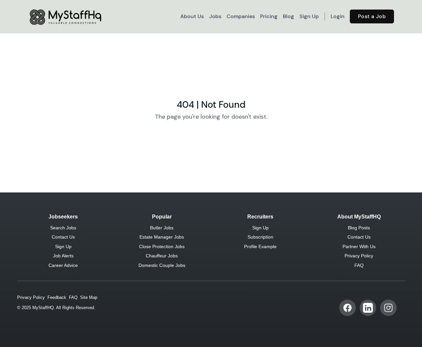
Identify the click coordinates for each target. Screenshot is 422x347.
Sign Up (309, 16)
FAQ (359, 265)
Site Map (88, 297)
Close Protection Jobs (162, 246)
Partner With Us (359, 246)
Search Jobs (63, 227)
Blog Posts (359, 227)
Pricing (269, 16)
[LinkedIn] (368, 308)
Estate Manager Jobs (161, 237)
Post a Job (372, 16)
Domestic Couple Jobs (161, 265)
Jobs (215, 16)
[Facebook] (347, 308)
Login (338, 16)
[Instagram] (388, 308)
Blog (288, 16)
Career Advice (63, 265)
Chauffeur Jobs (162, 255)
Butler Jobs (161, 227)
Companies (240, 16)
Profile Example (260, 246)
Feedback (56, 297)
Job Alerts (63, 255)
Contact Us (63, 237)
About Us (192, 16)
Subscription (260, 237)
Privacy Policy (359, 255)
